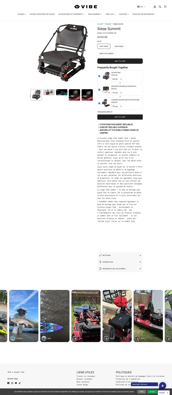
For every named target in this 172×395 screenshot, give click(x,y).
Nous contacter (83, 382)
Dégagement (94, 14)
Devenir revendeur (85, 379)
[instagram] (12, 383)
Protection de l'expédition (128, 379)
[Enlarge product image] (61, 53)
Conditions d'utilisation (127, 382)
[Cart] (165, 7)
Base (99, 41)
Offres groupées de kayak (42, 14)
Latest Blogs (82, 385)
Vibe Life (110, 14)
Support (123, 14)
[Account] (155, 7)
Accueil (99, 24)
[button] (141, 7)
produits (108, 24)
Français (162, 393)
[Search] (160, 6)
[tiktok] (20, 383)
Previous (30, 95)
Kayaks (21, 14)
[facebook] (8, 383)
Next (92, 95)
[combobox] (164, 392)
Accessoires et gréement (71, 14)
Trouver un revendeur (143, 14)
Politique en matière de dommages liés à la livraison (140, 376)
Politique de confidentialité (129, 385)
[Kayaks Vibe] (86, 7)
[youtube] (16, 383)
